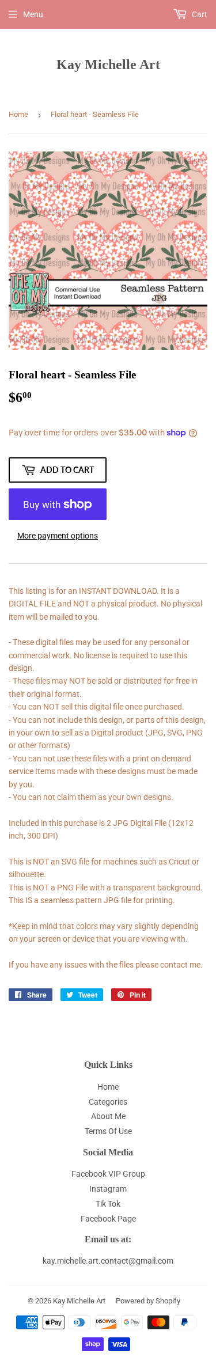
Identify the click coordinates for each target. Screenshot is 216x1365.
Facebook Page (108, 1218)
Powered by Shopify (148, 1300)
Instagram (108, 1188)
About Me (108, 1116)
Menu (33, 14)
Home (18, 114)
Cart (198, 14)
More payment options (57, 535)
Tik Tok (108, 1203)
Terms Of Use (108, 1131)
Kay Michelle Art (108, 64)
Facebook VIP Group (108, 1173)
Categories (108, 1101)
